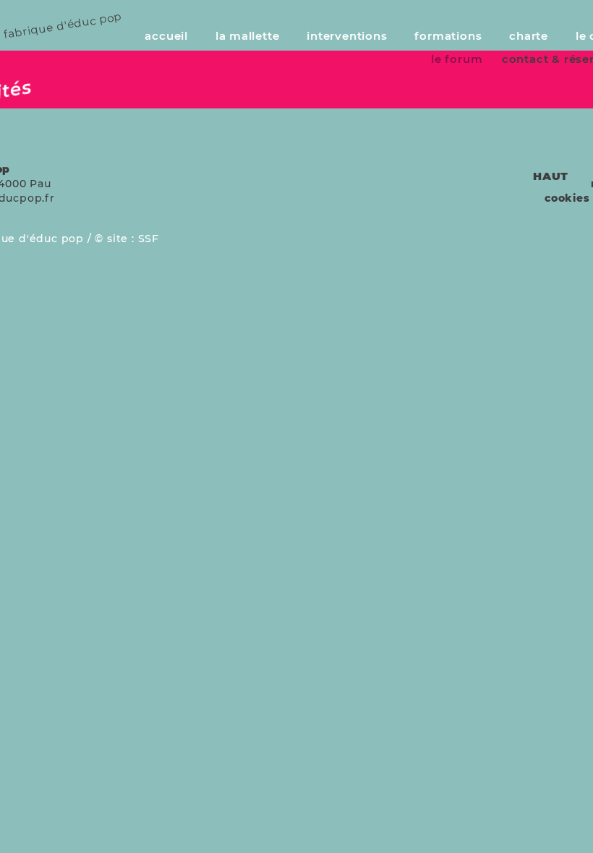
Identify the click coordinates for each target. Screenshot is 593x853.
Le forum (456, 59)
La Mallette (248, 36)
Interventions (347, 36)
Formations (448, 36)
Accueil (166, 36)
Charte (528, 36)
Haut (550, 176)
